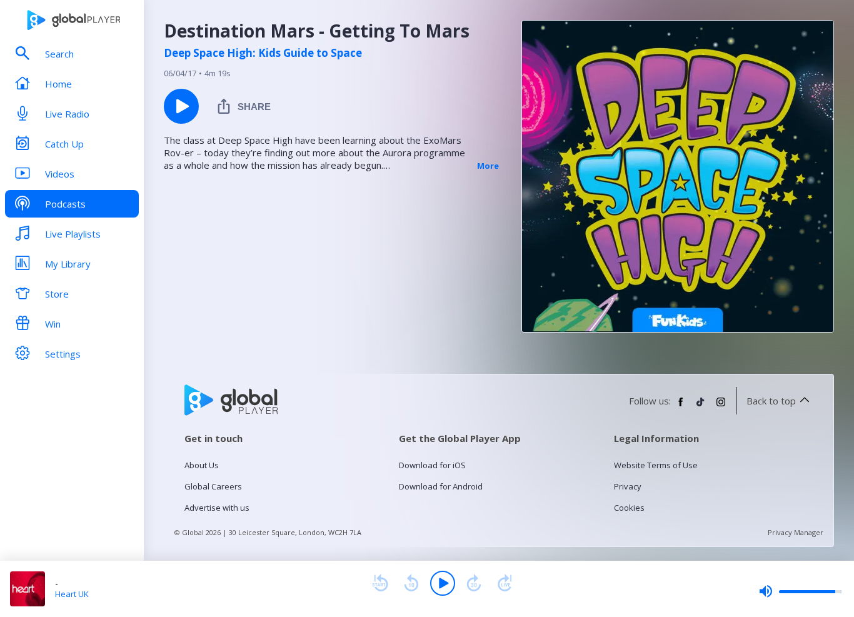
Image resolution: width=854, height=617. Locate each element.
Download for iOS (432, 465)
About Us (201, 465)
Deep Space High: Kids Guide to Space (263, 53)
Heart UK (72, 593)
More (488, 165)
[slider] (800, 591)
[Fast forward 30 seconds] (473, 583)
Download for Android (441, 486)
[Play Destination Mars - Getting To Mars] (181, 106)
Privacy (627, 486)
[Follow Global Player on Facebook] (681, 407)
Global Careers (213, 486)
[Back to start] (380, 583)
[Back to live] (505, 583)
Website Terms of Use (656, 465)
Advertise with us (216, 507)
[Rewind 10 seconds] (411, 583)
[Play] (442, 583)
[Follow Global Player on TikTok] (701, 407)
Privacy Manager (795, 532)
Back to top (771, 400)
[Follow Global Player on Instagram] (721, 407)
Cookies (629, 507)
